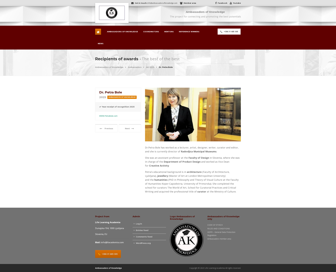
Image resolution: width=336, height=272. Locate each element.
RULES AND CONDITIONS (218, 228)
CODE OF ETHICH (215, 225)
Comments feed (144, 237)
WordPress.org (143, 243)
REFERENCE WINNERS (189, 32)
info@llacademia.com (112, 242)
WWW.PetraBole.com (108, 116)
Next (128, 128)
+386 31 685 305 (230, 31)
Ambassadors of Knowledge (108, 268)
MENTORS (169, 32)
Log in (139, 224)
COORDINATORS (151, 32)
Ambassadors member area (219, 239)
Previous (108, 128)
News (100, 43)
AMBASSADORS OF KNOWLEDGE (122, 32)
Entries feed (142, 230)
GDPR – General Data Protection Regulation (221, 233)
